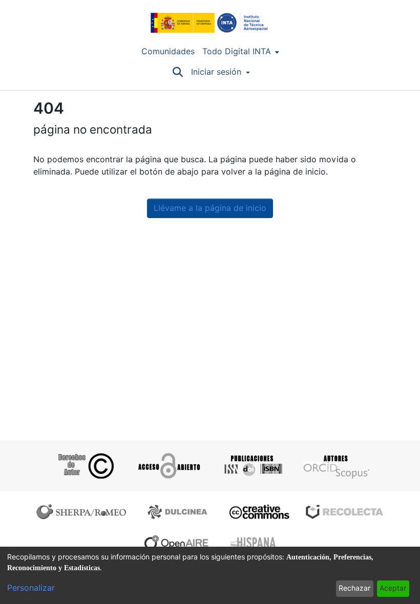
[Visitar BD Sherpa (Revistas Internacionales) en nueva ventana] (83, 512)
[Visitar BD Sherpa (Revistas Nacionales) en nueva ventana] (179, 512)
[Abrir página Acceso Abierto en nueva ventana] (168, 466)
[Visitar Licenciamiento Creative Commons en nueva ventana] (257, 512)
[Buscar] (177, 72)
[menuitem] (240, 52)
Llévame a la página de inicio (210, 208)
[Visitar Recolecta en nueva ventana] (345, 512)
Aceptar (393, 588)
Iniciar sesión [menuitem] (216, 72)
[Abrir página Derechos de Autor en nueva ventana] (85, 466)
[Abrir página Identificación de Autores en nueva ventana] (335, 466)
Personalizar (31, 588)
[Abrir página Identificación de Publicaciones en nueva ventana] (252, 466)
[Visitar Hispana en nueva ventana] (253, 542)
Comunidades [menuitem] (168, 51)
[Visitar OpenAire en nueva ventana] (179, 542)
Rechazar (354, 588)
